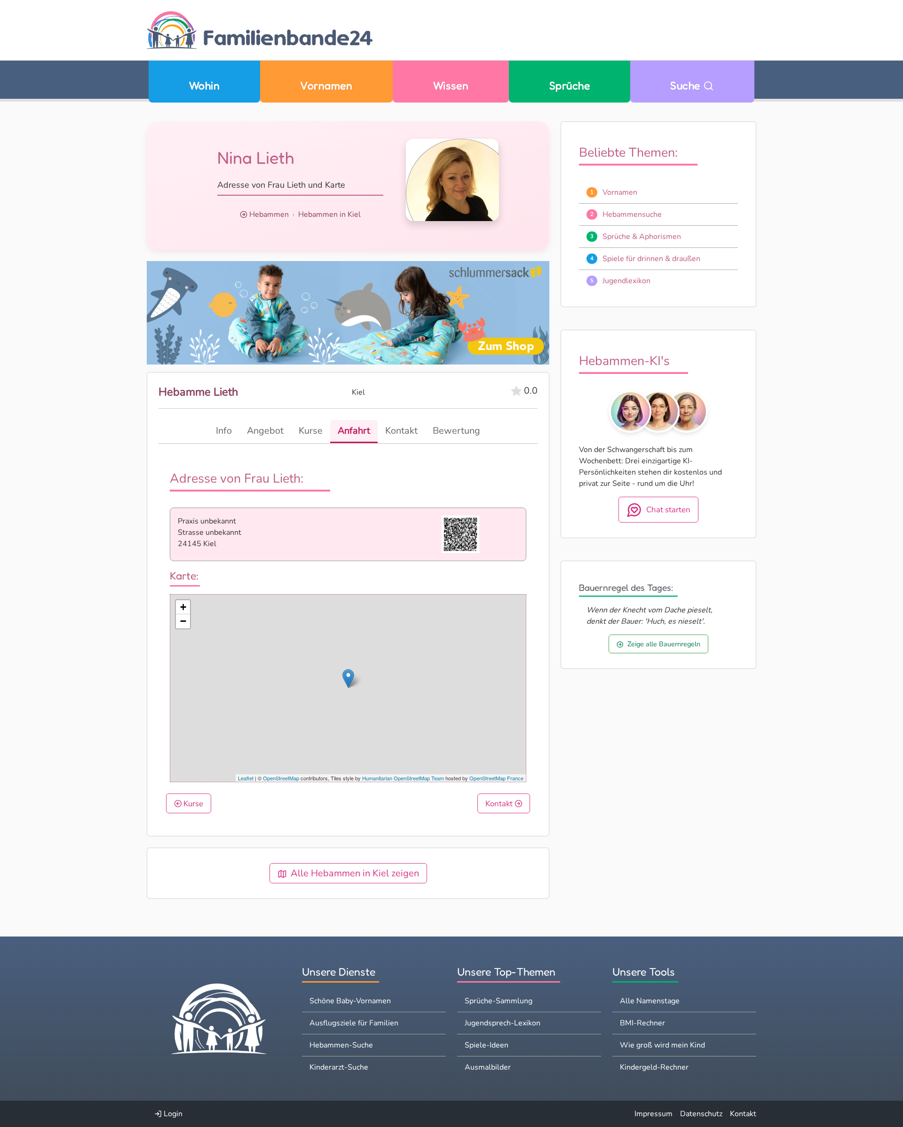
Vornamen (326, 85)
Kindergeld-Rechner (654, 1067)
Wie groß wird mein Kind (662, 1045)
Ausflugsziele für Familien (353, 1023)
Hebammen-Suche (341, 1045)
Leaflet (245, 778)
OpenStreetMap (281, 778)
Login (172, 1114)
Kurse (192, 803)
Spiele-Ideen (486, 1045)
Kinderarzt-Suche (338, 1067)
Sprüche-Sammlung (498, 1001)
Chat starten (668, 509)
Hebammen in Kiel (329, 214)
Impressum (653, 1114)
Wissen (451, 85)
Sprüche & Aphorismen (641, 236)
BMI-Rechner (642, 1023)
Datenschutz (701, 1114)
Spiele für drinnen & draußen (651, 259)
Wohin (204, 85)
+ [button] (183, 607)
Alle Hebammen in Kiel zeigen (355, 873)
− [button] (183, 621)
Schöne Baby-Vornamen (350, 1001)
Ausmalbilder (488, 1067)
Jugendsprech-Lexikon (502, 1023)
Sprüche (569, 85)
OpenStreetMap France (496, 778)
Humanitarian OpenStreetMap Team (403, 778)
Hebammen (269, 214)
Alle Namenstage (650, 1001)
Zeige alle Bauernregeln (663, 644)
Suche (686, 85)
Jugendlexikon (626, 281)
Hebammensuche (632, 214)
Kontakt (500, 803)
